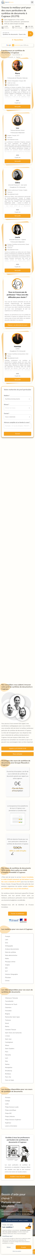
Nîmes (7, 1045)
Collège (7, 1101)
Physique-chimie (10, 962)
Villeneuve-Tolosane (11, 998)
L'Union (7, 1036)
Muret (7, 1023)
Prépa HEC (8, 1113)
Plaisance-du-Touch (11, 1004)
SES (6, 968)
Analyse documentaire (12, 949)
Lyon (6, 1058)
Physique (8, 977)
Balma (7, 1026)
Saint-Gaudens (9, 1049)
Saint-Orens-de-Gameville (13, 1033)
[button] (17, 34)
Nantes (7, 1064)
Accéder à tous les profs (17, 1177)
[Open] (29, 399)
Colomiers (8, 1007)
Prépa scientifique (10, 1110)
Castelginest (9, 1042)
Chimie (7, 981)
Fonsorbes (8, 1011)
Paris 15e (8, 1077)
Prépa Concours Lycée (12, 1107)
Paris (6, 1052)
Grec (6, 943)
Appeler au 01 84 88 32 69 (17, 748)
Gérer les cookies (17, 1251)
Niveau (6, 404)
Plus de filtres (18, 40)
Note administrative (11, 955)
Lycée (7, 1104)
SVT (6, 971)
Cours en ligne (9, 1080)
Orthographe (9, 946)
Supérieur (8, 1123)
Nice (6, 1061)
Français (7, 936)
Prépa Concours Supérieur (13, 1120)
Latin (6, 940)
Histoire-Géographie (11, 974)
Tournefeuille (9, 1001)
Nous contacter (17, 754)
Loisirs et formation (11, 1126)
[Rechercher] (30, 33)
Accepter (23, 1247)
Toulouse (8, 1020)
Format (6, 413)
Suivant (17, 434)
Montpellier (8, 1067)
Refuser (9, 1247)
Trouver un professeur (17, 913)
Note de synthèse (10, 952)
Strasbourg (8, 1071)
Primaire (7, 1097)
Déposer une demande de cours (17, 325)
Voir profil (18, 107)
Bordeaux (8, 1074)
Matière (7, 395)
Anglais (7, 965)
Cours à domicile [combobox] (10, 417)
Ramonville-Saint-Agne (12, 1017)
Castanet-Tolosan (10, 1030)
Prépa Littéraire (10, 1116)
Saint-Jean (8, 1039)
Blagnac (7, 1014)
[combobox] (15, 399)
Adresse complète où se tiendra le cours (17, 422)
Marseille (8, 1055)
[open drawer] (32, 2)
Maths (7, 958)
